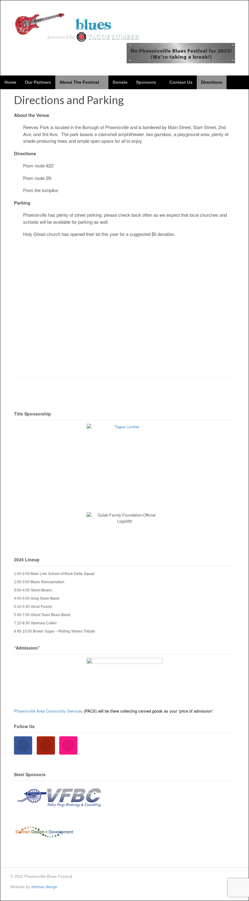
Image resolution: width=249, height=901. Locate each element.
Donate (120, 82)
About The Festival (79, 82)
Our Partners (38, 82)
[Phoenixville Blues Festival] (78, 39)
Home (10, 82)
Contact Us (181, 82)
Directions (211, 82)
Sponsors (146, 82)
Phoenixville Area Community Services (48, 711)
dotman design (44, 887)
